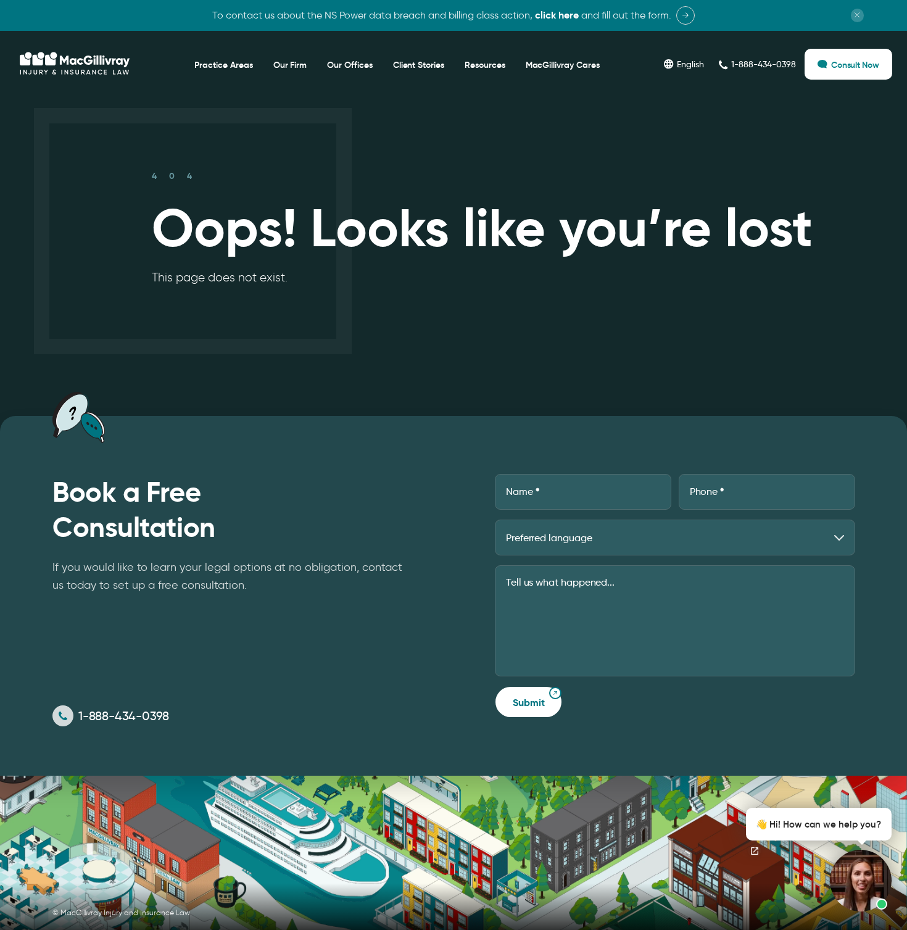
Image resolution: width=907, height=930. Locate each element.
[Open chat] (755, 851)
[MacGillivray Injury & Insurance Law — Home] (75, 63)
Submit (529, 702)
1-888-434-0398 (123, 715)
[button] (815, 859)
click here (557, 15)
